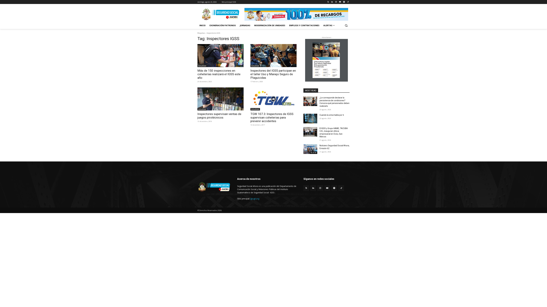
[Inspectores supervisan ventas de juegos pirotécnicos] (220, 98)
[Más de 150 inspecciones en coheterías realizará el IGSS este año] (220, 55)
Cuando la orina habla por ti (332, 115)
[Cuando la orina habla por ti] (310, 118)
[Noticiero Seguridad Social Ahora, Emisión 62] (310, 149)
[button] (346, 25)
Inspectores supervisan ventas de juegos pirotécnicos (219, 115)
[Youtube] (340, 2)
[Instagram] (336, 2)
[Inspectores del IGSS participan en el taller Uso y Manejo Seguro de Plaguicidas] (273, 55)
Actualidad (202, 66)
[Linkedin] (332, 2)
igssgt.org (254, 198)
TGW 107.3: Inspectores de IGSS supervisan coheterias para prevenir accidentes (271, 117)
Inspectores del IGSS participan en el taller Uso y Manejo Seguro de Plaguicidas (273, 74)
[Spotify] (344, 2)
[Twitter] (328, 2)
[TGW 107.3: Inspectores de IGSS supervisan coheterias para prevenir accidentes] (273, 98)
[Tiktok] (348, 2)
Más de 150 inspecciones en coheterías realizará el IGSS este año (218, 74)
